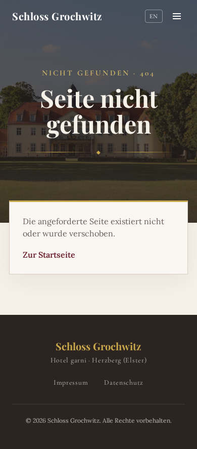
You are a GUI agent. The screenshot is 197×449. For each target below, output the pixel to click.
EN (154, 16)
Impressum (71, 382)
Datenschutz (123, 382)
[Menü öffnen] (177, 16)
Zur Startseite (49, 255)
